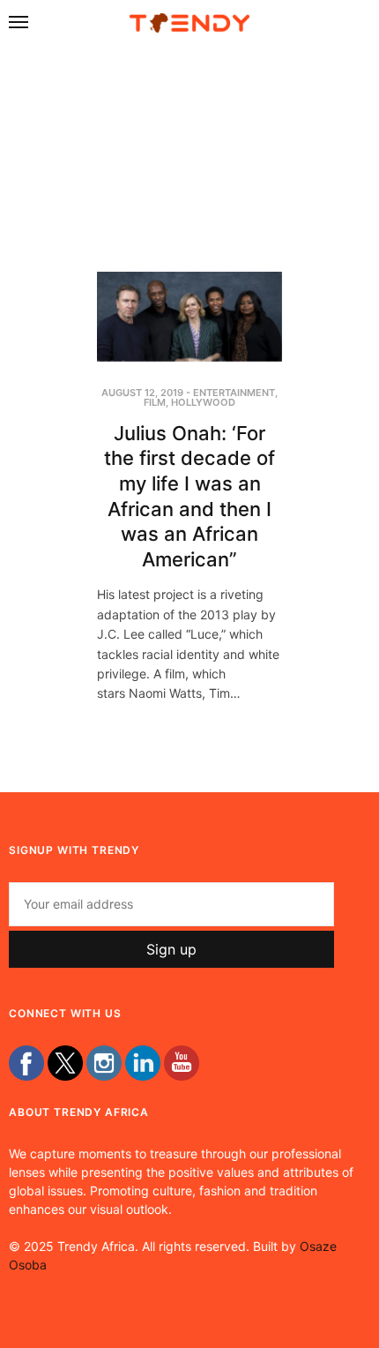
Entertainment (234, 392)
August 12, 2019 (142, 392)
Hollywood (203, 402)
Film (155, 402)
